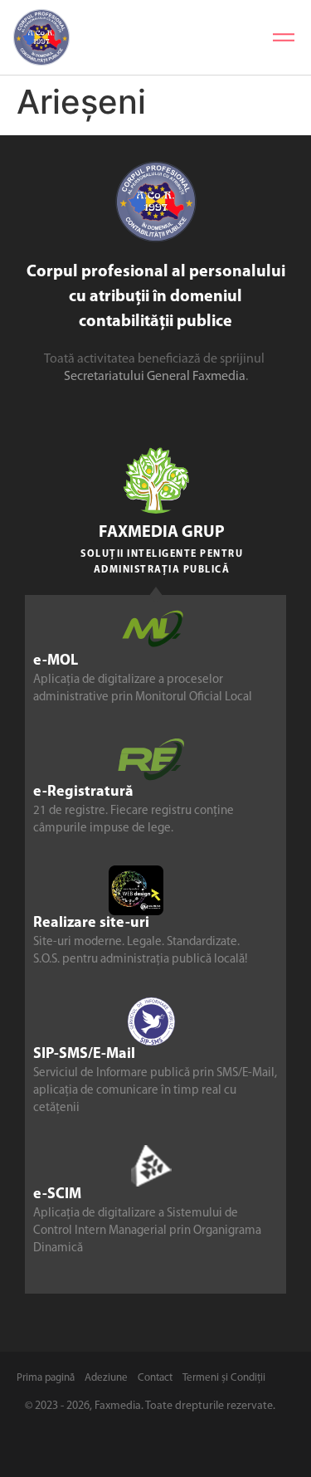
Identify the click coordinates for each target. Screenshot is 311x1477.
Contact (155, 1377)
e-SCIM (57, 1194)
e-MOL (55, 661)
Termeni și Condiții (223, 1377)
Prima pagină (46, 1377)
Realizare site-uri (91, 923)
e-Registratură (83, 792)
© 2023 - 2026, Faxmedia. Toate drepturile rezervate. (150, 1406)
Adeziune (106, 1377)
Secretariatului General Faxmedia (154, 376)
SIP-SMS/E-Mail (84, 1054)
